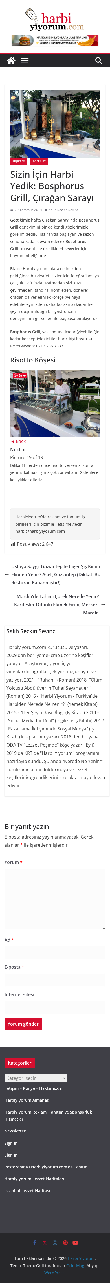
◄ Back (18, 441)
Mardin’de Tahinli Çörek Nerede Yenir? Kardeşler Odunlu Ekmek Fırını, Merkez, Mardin (56, 604)
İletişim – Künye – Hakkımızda (33, 1088)
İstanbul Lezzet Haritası (27, 1190)
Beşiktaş (18, 161)
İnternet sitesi (19, 994)
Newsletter (15, 1131)
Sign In (11, 1143)
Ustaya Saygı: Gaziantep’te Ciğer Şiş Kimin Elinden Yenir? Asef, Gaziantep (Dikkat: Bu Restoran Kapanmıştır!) (55, 574)
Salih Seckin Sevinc (63, 209)
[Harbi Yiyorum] (11, 60)
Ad (9, 940)
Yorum (14, 862)
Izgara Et (39, 161)
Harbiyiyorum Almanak (27, 1100)
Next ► (18, 449)
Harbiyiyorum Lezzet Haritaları (34, 1178)
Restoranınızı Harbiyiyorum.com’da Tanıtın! (47, 1167)
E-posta (14, 967)
